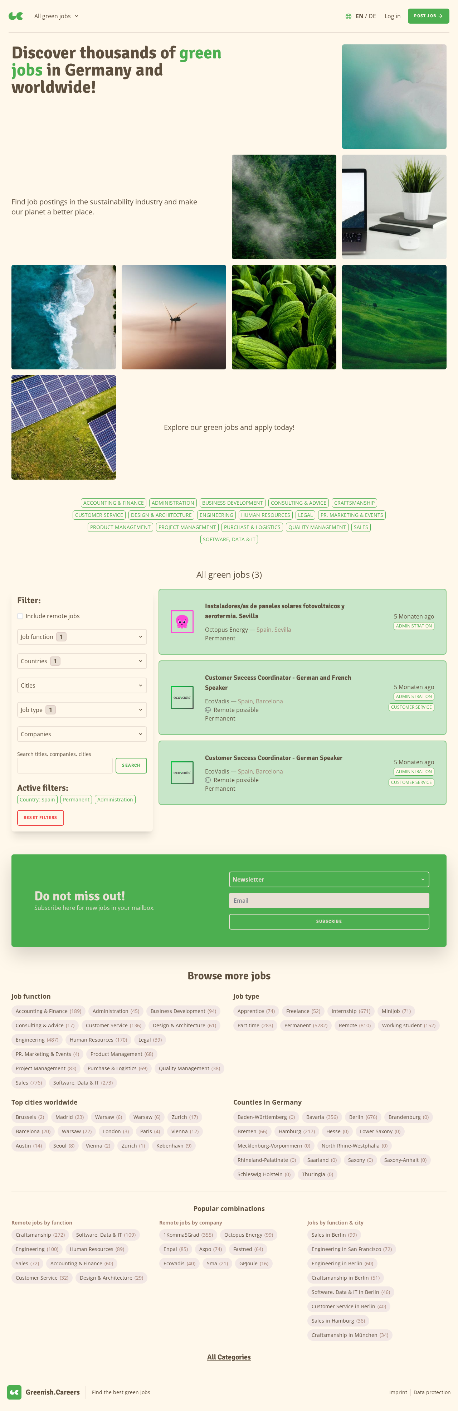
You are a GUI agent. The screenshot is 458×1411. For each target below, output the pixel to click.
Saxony (360, 1160)
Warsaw (108, 1117)
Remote (355, 1025)
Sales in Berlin (334, 1234)
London (116, 1131)
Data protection (432, 1392)
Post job (425, 16)
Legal (305, 514)
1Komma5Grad (188, 1234)
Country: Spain (37, 799)
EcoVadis (179, 1263)
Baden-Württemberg (266, 1117)
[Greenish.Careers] (16, 16)
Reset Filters (41, 817)
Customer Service (99, 514)
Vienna (185, 1131)
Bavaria (322, 1117)
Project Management (187, 527)
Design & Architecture (161, 514)
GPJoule (253, 1263)
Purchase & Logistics (252, 527)
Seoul (63, 1145)
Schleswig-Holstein (264, 1174)
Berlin (363, 1117)
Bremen (252, 1131)
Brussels (30, 1117)
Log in (393, 16)
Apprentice (256, 1011)
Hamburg (297, 1131)
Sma (217, 1263)
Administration (173, 502)
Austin (29, 1145)
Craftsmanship (354, 502)
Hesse (337, 1131)
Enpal (176, 1249)
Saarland (322, 1160)
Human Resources (265, 514)
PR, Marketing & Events (352, 514)
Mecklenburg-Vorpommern (274, 1145)
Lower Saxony (380, 1131)
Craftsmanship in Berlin (346, 1277)
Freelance (303, 1011)
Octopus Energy (248, 1234)
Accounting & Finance (113, 502)
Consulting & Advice (298, 502)
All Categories (229, 1357)
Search (131, 765)
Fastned (248, 1249)
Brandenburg (409, 1117)
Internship (351, 1011)
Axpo (210, 1249)
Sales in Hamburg (338, 1320)
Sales (361, 527)
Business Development (232, 502)
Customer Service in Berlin (349, 1306)
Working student (408, 1025)
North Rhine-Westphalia (355, 1145)
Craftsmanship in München (350, 1335)
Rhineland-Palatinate (267, 1160)
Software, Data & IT (229, 539)
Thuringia (317, 1174)
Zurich (185, 1117)
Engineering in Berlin (342, 1263)
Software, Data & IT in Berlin (351, 1292)
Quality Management (317, 527)
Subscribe (329, 921)
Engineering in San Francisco (352, 1249)
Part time (255, 1025)
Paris (150, 1131)
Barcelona (33, 1131)
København (173, 1145)
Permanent (76, 799)
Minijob (396, 1011)
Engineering (216, 514)
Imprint (398, 1392)
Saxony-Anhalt (405, 1160)
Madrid (69, 1117)
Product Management (120, 527)
